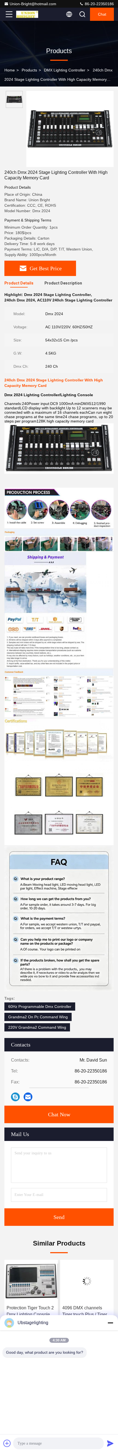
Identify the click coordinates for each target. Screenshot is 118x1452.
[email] (28, 1096)
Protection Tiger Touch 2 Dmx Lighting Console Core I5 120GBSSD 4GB (31, 1312)
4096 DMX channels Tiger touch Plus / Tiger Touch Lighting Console (85, 1312)
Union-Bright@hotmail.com (33, 4)
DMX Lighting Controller (64, 70)
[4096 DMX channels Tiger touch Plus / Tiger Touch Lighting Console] (87, 1281)
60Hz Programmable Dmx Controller (39, 1006)
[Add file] (7, 1443)
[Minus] (110, 1322)
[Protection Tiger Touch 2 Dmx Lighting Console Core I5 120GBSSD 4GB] (31, 1281)
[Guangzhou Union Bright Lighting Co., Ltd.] (27, 14)
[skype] (15, 1096)
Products (29, 70)
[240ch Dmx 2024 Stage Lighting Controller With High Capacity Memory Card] (70, 129)
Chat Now (59, 1114)
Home (9, 70)
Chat (102, 14)
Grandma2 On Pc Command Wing (38, 1017)
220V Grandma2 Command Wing (37, 1027)
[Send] (110, 1443)
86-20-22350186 (99, 4)
